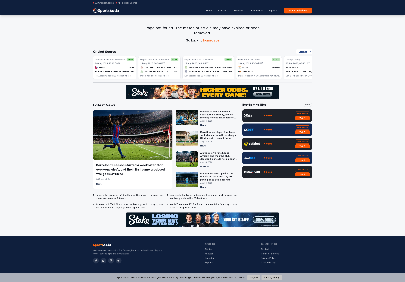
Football (238, 10)
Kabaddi (255, 10)
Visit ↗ (302, 118)
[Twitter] (103, 260)
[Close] (286, 277)
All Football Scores (127, 2)
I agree (254, 277)
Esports (273, 10)
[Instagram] (111, 260)
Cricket (222, 10)
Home (209, 10)
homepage (211, 40)
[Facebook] (96, 260)
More (307, 104)
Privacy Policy (268, 258)
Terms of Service (270, 253)
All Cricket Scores (104, 2)
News (99, 184)
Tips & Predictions (296, 10)
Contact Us (266, 249)
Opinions (204, 166)
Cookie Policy (268, 262)
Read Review (302, 113)
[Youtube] (119, 260)
